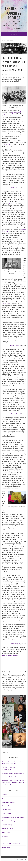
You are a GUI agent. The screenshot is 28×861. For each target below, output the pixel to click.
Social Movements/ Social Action (11, 843)
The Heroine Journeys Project (14, 13)
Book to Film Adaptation (8, 802)
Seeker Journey (6, 840)
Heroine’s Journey (7, 144)
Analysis (4, 794)
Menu (15, 34)
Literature (5, 836)
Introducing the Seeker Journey (11, 777)
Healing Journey (6, 813)
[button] (14, 699)
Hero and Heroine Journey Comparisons (13, 817)
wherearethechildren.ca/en (10, 655)
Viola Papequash (16, 644)
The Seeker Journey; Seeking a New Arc (13, 773)
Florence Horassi (16, 414)
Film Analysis (5, 806)
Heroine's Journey (7, 824)
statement (5, 304)
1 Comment (11, 74)
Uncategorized (6, 847)
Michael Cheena (16, 188)
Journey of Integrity (7, 828)
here (10, 203)
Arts (3, 798)
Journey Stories (6, 832)
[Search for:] (14, 752)
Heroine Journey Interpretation (11, 821)
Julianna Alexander (15, 345)
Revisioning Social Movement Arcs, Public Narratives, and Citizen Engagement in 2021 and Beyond (13, 782)
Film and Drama (6, 809)
